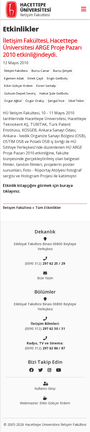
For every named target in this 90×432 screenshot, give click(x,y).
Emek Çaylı (35, 78)
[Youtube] (58, 370)
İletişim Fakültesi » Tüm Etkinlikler (32, 207)
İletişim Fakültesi (16, 70)
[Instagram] (49, 370)
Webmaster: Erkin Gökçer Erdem (45, 403)
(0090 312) (45, 263)
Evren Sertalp (46, 86)
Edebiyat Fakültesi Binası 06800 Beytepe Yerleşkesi (45, 246)
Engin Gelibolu (57, 78)
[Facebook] (31, 370)
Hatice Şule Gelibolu (53, 93)
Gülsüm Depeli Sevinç (20, 93)
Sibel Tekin (76, 101)
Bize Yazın (45, 278)
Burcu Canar (40, 70)
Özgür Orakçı (34, 101)
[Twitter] (40, 370)
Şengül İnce (56, 101)
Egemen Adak (14, 78)
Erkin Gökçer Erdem (18, 86)
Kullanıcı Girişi (45, 388)
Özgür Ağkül (13, 101)
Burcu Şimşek (62, 70)
